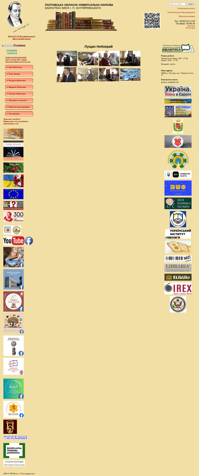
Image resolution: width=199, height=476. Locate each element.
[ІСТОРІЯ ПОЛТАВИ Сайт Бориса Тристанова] (14, 466)
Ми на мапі (190, 28)
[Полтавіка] (10, 433)
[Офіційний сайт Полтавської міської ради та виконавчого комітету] (178, 147)
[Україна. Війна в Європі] (178, 96)
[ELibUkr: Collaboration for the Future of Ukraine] (178, 280)
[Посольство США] (178, 312)
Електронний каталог (186, 8)
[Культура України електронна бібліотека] (178, 253)
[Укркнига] (178, 238)
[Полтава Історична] (15, 439)
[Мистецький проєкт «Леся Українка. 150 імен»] (178, 209)
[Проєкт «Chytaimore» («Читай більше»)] (178, 262)
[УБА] (178, 227)
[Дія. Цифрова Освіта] (178, 178)
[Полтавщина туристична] (178, 168)
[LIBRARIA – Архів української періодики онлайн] (178, 271)
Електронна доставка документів (181, 12)
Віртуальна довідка (187, 16)
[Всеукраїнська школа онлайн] (178, 195)
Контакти (191, 26)
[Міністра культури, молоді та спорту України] (178, 103)
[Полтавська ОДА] (178, 117)
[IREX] (178, 294)
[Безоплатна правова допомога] (14, 457)
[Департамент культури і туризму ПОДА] (178, 133)
